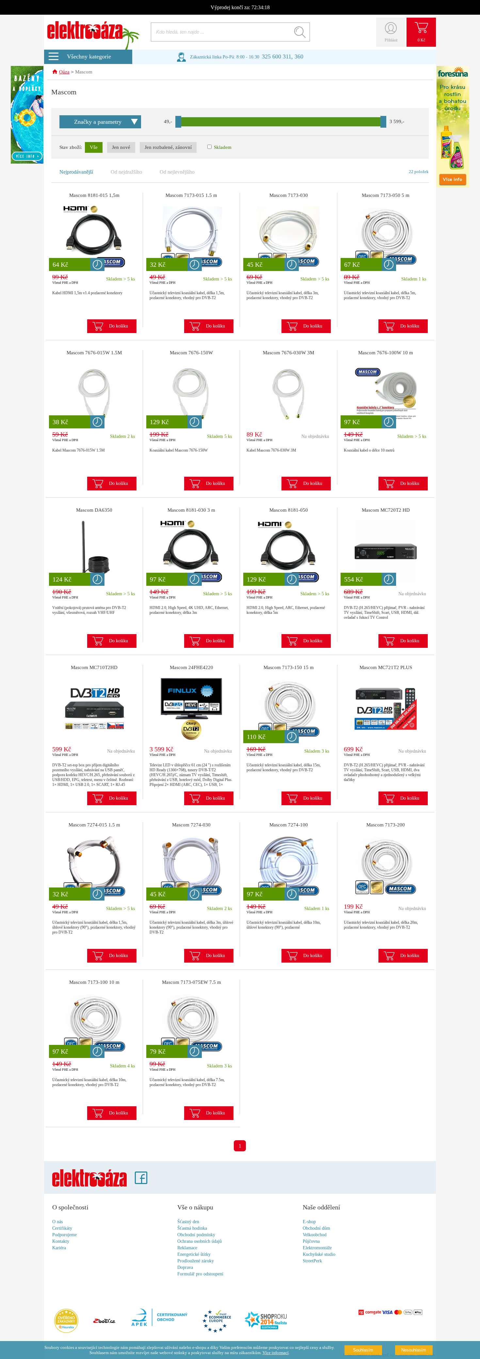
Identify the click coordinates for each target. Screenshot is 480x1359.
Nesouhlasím (413, 1350)
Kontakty (60, 1241)
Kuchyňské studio (319, 1254)
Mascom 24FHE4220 (191, 667)
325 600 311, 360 (282, 56)
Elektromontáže (317, 1247)
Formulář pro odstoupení (200, 1273)
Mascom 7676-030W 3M (288, 352)
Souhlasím (363, 1350)
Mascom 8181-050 (288, 510)
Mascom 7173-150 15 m (289, 667)
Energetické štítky (194, 1254)
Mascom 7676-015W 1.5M (94, 352)
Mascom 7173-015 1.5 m (191, 195)
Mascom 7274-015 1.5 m (94, 824)
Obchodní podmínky (196, 1234)
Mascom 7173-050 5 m (385, 195)
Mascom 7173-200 (385, 824)
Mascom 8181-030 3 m (191, 510)
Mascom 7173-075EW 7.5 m (191, 982)
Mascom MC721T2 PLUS (386, 667)
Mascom (83, 71)
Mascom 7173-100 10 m (94, 982)
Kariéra (59, 1247)
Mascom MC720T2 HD (386, 510)
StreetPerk (312, 1260)
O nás (57, 1221)
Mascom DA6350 (94, 510)
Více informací (276, 1352)
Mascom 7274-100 (288, 824)
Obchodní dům (316, 1228)
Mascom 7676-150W (191, 352)
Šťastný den (188, 1221)
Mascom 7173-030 (288, 195)
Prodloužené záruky (195, 1260)
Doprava (185, 1267)
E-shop (309, 1221)
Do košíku (118, 326)
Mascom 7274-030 (191, 824)
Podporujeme (64, 1234)
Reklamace (187, 1247)
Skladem (222, 147)
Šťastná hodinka (192, 1228)
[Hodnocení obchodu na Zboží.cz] (104, 1321)
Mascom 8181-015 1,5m (94, 195)
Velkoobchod (315, 1234)
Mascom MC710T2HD (94, 667)
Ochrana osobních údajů (199, 1241)
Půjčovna (311, 1241)
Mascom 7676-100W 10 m (385, 352)
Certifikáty (62, 1228)
